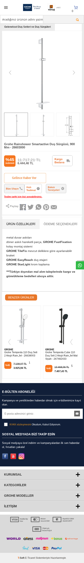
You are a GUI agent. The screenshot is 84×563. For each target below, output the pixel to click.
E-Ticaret (30, 557)
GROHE (8, 349)
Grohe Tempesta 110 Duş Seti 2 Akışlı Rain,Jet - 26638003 (20, 354)
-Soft (21, 557)
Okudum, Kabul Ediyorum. (35, 424)
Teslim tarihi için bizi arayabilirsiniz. (23, 196)
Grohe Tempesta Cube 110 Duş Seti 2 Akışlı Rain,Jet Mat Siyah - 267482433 (61, 355)
